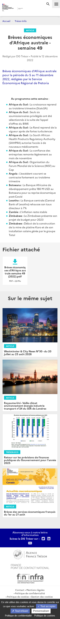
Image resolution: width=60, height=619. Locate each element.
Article (30, 30)
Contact (19, 589)
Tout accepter (48, 606)
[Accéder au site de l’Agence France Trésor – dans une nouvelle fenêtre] (30, 554)
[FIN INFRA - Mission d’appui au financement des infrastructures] (30, 578)
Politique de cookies (18, 596)
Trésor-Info (21, 21)
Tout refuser (21, 611)
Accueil (6, 21)
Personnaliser (41, 611)
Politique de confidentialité (30, 593)
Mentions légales (35, 589)
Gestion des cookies (42, 596)
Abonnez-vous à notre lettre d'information (30, 533)
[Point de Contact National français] (30, 566)
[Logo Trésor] (27, 9)
